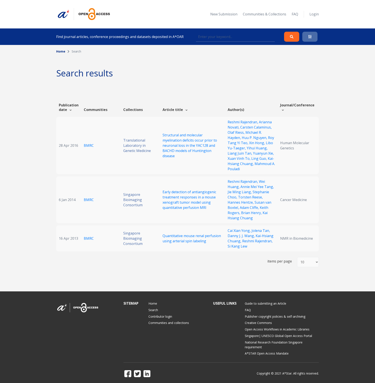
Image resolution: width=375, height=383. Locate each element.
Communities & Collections (264, 14)
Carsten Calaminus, (256, 127)
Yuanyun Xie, (263, 153)
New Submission (223, 14)
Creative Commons (258, 323)
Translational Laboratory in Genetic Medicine (137, 145)
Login (314, 14)
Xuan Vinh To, (239, 158)
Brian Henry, (252, 212)
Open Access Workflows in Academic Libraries (277, 329)
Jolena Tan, (261, 230)
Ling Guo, (259, 158)
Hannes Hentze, (241, 202)
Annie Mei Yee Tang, (257, 186)
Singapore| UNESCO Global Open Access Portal (278, 336)
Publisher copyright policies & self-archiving (275, 316)
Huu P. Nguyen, (255, 137)
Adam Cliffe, (250, 207)
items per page (279, 261)
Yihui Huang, (257, 148)
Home (60, 51)
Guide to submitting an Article (265, 303)
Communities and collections (168, 323)
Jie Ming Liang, (240, 192)
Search (153, 310)
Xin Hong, (257, 142)
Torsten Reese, (250, 197)
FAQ (295, 14)
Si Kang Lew (237, 246)
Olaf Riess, (236, 132)
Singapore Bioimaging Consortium (133, 199)
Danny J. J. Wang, (242, 235)
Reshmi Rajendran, (243, 122)
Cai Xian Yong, (240, 230)
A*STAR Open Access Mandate (267, 353)
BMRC (89, 145)
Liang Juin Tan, (240, 153)
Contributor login (160, 316)
